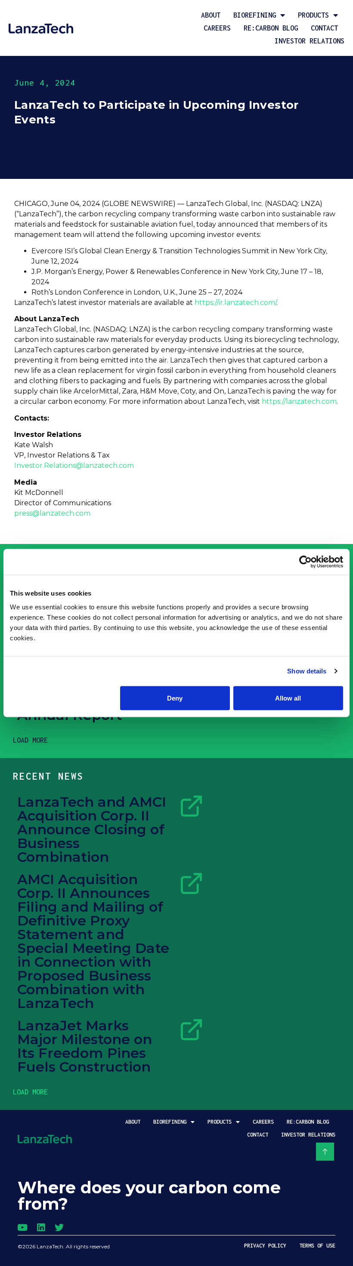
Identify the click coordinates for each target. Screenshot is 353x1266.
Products (313, 15)
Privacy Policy (265, 1245)
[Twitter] (59, 1227)
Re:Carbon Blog (271, 28)
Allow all (288, 697)
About (210, 15)
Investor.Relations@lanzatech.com (74, 465)
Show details (306, 671)
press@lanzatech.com (52, 513)
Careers (217, 28)
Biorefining (254, 15)
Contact (324, 28)
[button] (30, 740)
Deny (175, 697)
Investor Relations (309, 41)
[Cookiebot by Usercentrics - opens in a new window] (305, 562)
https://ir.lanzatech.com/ (235, 302)
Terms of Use (317, 1245)
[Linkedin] (40, 1227)
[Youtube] (22, 1227)
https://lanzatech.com (299, 401)
